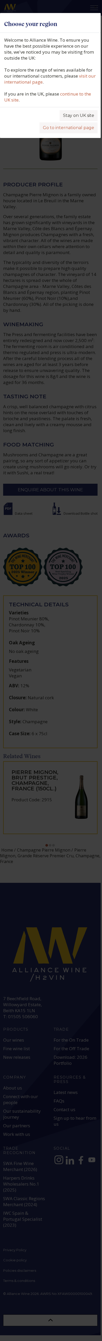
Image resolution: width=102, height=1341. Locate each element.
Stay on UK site (78, 115)
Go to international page (68, 127)
